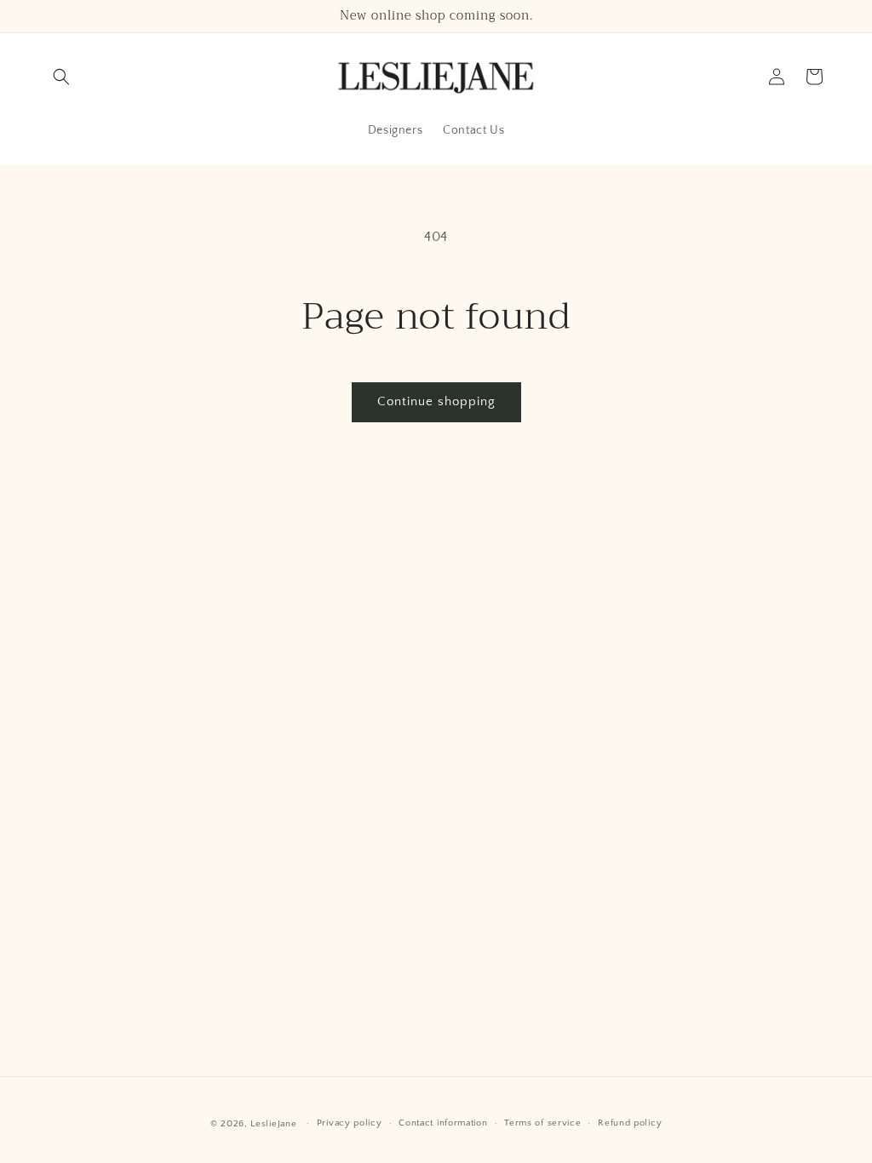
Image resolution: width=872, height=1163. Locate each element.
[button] (61, 76)
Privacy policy (349, 1123)
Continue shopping (436, 401)
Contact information (443, 1123)
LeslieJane (273, 1124)
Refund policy (630, 1123)
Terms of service (542, 1123)
